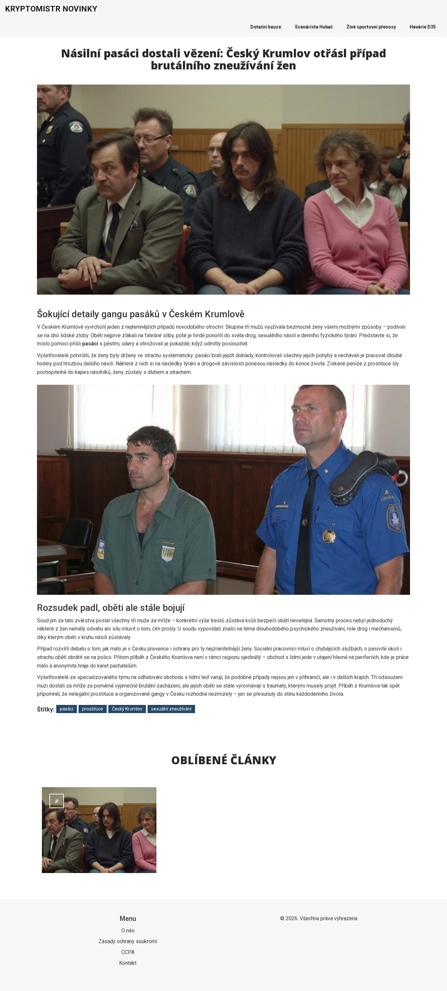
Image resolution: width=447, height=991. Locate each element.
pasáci (66, 708)
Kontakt (127, 963)
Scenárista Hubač (314, 26)
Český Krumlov (127, 708)
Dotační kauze (265, 26)
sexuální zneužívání (171, 708)
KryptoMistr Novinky (51, 8)
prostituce (92, 708)
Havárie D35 (423, 26)
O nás (127, 930)
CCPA (127, 952)
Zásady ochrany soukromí (127, 941)
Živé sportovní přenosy (371, 26)
